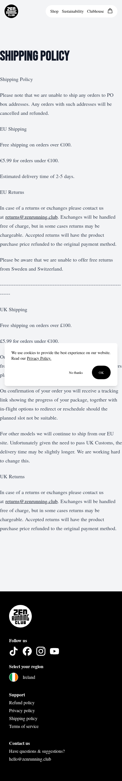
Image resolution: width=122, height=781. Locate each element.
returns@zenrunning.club (31, 216)
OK (101, 372)
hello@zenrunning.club (30, 759)
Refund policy (22, 702)
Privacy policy (22, 710)
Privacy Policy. (39, 358)
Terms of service (24, 726)
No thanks (76, 372)
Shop (54, 11)
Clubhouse (95, 11)
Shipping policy (23, 718)
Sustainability (73, 11)
